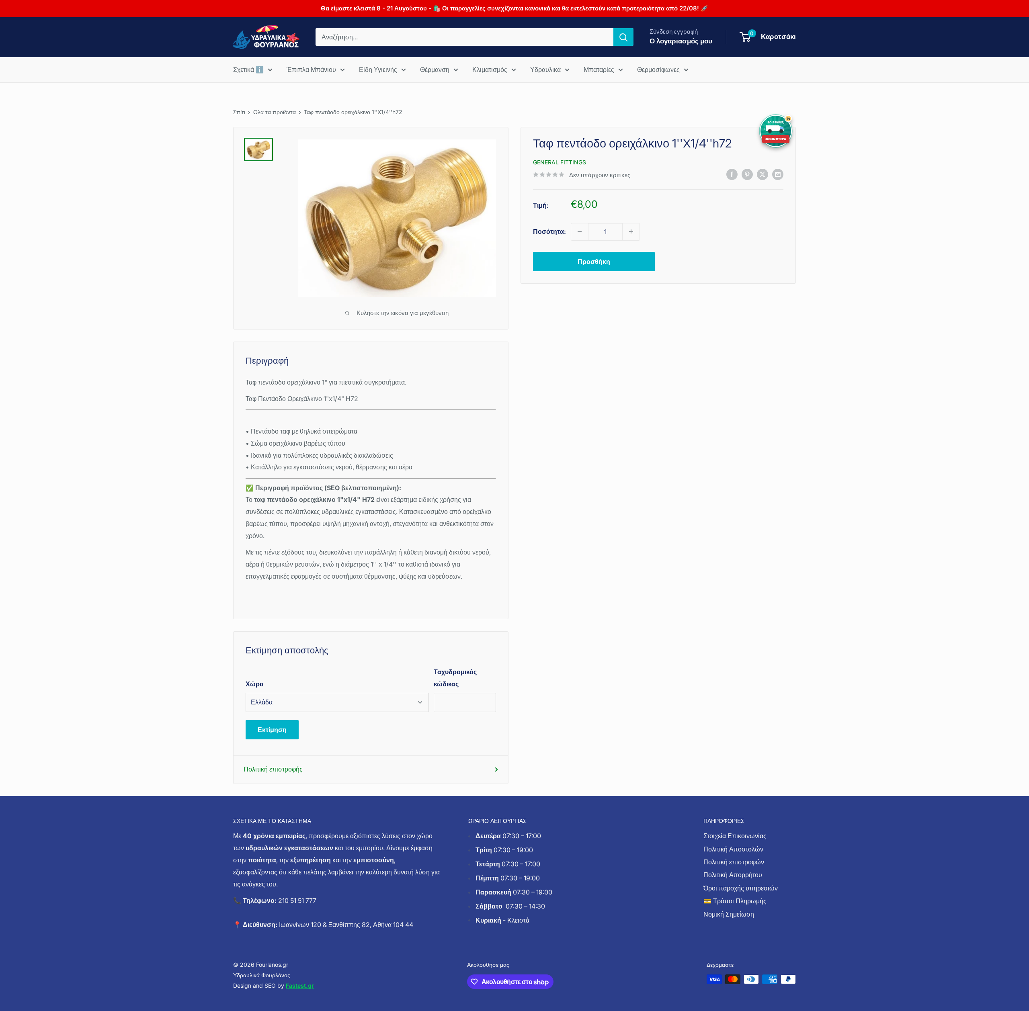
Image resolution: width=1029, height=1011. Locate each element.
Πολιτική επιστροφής (273, 769)
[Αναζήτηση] (623, 37)
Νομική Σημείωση (728, 914)
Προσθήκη (594, 261)
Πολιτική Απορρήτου (732, 875)
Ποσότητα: (549, 231)
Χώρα (255, 684)
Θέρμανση (434, 69)
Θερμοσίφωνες (658, 69)
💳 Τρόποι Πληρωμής (735, 901)
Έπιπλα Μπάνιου (311, 69)
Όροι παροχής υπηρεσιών (740, 888)
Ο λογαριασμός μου (681, 41)
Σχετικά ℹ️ (248, 69)
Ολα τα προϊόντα (274, 111)
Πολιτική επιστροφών (733, 862)
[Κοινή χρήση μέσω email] (777, 174)
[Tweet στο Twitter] (762, 174)
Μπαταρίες (599, 69)
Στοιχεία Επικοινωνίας (735, 836)
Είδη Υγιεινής (378, 69)
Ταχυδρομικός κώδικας (455, 678)
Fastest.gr (300, 985)
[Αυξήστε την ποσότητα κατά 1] (631, 231)
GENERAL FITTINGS (559, 162)
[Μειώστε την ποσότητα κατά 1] (579, 231)
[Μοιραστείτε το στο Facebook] (732, 174)
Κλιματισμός (489, 69)
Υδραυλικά (545, 69)
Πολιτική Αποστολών (733, 849)
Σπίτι (239, 111)
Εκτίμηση (272, 730)
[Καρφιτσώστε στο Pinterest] (747, 174)
